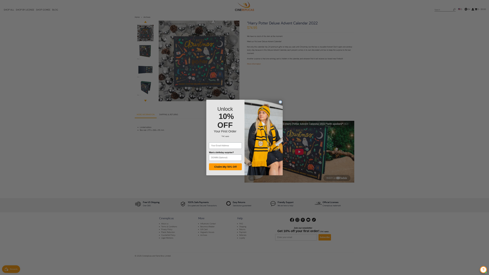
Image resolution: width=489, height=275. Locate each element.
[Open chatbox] (483, 269)
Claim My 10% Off (225, 167)
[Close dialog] (280, 102)
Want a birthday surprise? (221, 152)
